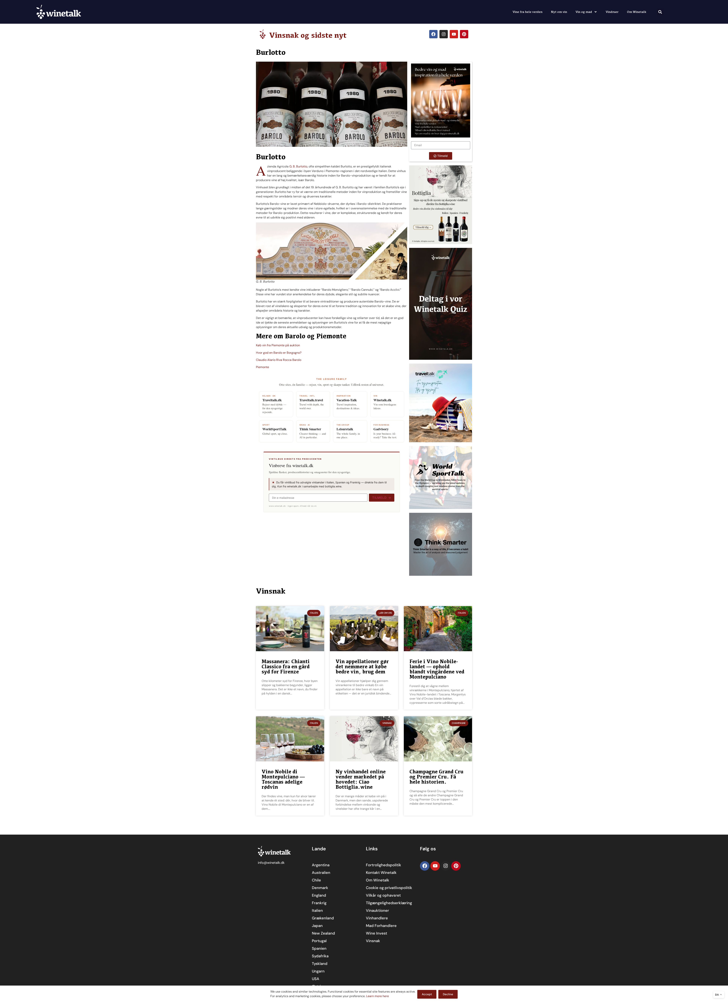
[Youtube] (454, 34)
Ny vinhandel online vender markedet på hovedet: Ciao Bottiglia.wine (361, 779)
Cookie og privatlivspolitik (389, 887)
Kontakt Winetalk (381, 872)
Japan (317, 925)
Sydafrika (320, 956)
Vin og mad (584, 12)
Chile (316, 880)
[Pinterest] (464, 34)
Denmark (320, 887)
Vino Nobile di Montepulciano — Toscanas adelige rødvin (283, 779)
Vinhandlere (377, 918)
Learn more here (377, 996)
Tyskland (319, 963)
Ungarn (318, 971)
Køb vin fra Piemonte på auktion (278, 345)
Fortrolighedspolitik (383, 864)
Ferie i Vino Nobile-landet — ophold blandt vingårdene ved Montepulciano (437, 669)
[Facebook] (433, 34)
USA (315, 978)
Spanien (319, 948)
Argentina (320, 864)
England (319, 895)
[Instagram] (443, 34)
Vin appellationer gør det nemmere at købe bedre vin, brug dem (362, 666)
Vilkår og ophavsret (383, 895)
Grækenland (323, 918)
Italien (317, 910)
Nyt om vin (559, 12)
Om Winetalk (636, 12)
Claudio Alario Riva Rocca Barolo (278, 360)
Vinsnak (373, 940)
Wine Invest (376, 933)
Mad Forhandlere (381, 925)
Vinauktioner (377, 910)
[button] (660, 12)
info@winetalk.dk (271, 862)
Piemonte (262, 367)
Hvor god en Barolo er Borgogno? (278, 353)
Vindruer (612, 12)
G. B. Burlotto (298, 166)
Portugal (319, 940)
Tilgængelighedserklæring (389, 902)
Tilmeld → (381, 498)
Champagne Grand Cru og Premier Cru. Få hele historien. (436, 777)
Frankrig (319, 902)
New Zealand (323, 933)
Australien (321, 872)
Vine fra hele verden (527, 12)
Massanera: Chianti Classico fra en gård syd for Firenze (286, 666)
